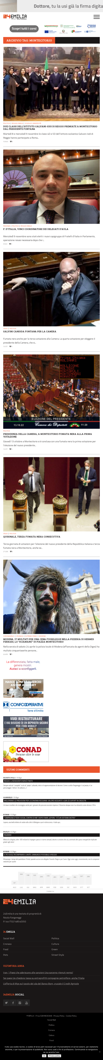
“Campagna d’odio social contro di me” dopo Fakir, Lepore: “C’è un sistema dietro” (40, 817)
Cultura (55, 944)
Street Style (58, 955)
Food (5, 949)
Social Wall (8, 938)
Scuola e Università (33, 123)
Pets (5, 955)
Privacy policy (54, 1056)
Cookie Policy (71, 1015)
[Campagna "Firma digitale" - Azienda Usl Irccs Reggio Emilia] (51, 33)
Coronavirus (8, 636)
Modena (42, 636)
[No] (99, 1051)
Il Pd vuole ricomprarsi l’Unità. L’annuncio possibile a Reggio (30, 854)
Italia (5, 328)
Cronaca (19, 636)
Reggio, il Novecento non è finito (18, 781)
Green (55, 949)
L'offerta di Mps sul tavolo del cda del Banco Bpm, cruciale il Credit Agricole (41, 983)
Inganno (7, 835)
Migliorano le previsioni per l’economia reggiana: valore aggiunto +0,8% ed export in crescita (45, 800)
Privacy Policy (59, 1015)
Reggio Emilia (17, 123)
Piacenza (6, 226)
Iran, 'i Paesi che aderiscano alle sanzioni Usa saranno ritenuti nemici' (38, 972)
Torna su (50, 891)
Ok (44, 1056)
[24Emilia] (39, 17)
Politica (6, 123)
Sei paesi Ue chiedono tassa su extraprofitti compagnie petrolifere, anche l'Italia (43, 978)
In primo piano (31, 636)
